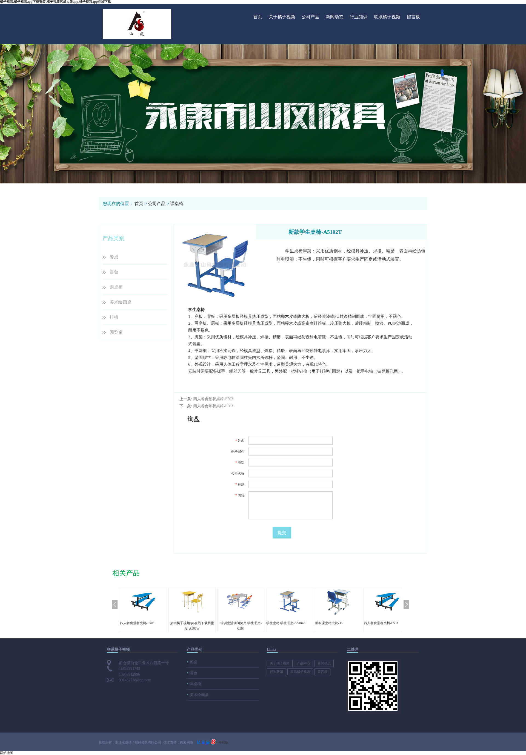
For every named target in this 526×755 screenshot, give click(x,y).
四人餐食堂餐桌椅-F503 (213, 399)
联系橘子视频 (387, 17)
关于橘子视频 (282, 17)
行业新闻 (276, 672)
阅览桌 (116, 332)
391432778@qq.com (135, 680)
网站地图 (6, 753)
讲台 (114, 272)
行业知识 (358, 17)
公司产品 (310, 17)
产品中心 (303, 663)
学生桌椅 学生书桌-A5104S (285, 623)
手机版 (223, 742)
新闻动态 (334, 17)
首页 (257, 17)
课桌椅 (176, 203)
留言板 (413, 17)
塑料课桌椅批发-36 (328, 623)
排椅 (114, 317)
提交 (282, 532)
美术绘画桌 (121, 302)
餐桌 (114, 257)
